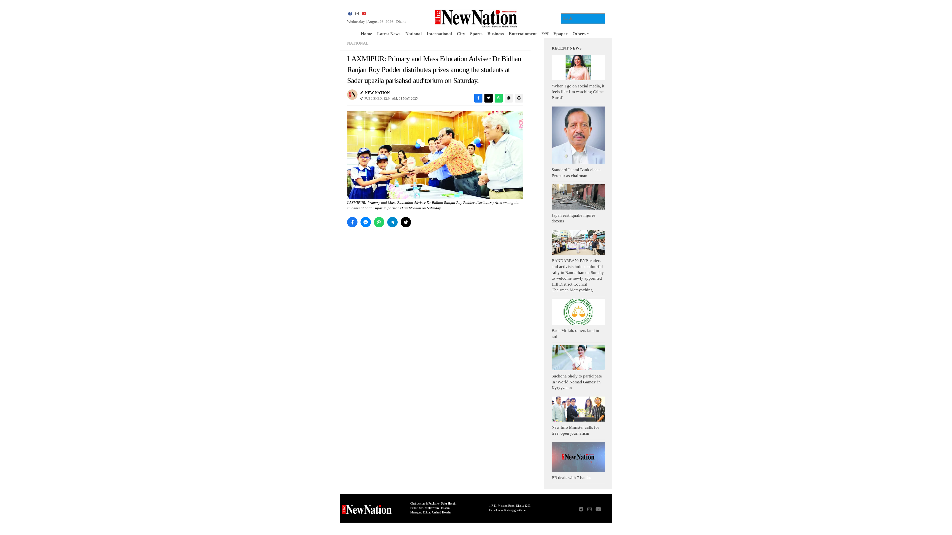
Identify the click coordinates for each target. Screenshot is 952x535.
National (358, 43)
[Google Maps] (606, 510)
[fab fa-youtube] (364, 14)
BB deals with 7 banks (571, 477)
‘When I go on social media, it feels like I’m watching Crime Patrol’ (578, 92)
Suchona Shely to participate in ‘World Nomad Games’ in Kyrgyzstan (577, 382)
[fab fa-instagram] (357, 14)
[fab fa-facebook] (350, 14)
